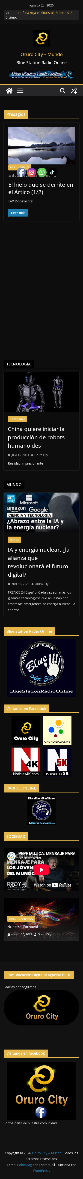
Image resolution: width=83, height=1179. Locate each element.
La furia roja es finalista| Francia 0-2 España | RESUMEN (45, 14)
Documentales (19, 167)
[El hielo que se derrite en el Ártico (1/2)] (41, 145)
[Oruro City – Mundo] (9, 90)
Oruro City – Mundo (42, 54)
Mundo (14, 539)
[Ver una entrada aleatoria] (73, 90)
